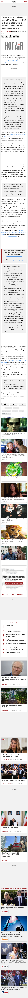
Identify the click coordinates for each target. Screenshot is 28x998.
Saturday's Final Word (10, 828)
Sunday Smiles (9, 625)
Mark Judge (4, 684)
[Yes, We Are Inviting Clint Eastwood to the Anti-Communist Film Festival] (14, 668)
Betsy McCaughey (6, 784)
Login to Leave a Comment (14, 583)
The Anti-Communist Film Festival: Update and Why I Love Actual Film (13, 855)
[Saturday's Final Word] (14, 818)
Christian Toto (5, 759)
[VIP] (25, 1)
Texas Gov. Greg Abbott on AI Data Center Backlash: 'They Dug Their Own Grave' (13, 962)
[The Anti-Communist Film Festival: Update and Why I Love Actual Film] (14, 844)
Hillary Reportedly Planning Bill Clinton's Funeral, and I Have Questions (14, 988)
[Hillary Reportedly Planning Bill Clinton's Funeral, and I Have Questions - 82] (14, 978)
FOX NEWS (15, 411)
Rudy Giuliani (7, 136)
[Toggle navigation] (2, 1)
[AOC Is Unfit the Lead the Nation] (14, 771)
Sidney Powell (14, 134)
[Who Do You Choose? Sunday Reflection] (14, 696)
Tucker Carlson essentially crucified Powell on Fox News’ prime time (13, 232)
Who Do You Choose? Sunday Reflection (12, 706)
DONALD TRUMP (6, 411)
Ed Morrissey (6, 31)
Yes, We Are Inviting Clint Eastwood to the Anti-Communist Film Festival (14, 679)
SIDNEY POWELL (6, 413)
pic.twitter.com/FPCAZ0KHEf (14, 256)
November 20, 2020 (18, 261)
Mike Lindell (21, 134)
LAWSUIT (22, 411)
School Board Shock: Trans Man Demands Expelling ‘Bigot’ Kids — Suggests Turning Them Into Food (12, 934)
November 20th (12, 236)
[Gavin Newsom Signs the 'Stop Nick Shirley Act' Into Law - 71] (14, 898)
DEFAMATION (8, 408)
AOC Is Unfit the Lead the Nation (14, 652)
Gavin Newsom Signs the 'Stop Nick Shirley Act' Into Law (12, 908)
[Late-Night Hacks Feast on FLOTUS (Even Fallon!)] (14, 745)
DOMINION (16, 408)
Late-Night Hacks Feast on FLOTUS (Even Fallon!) (11, 755)
